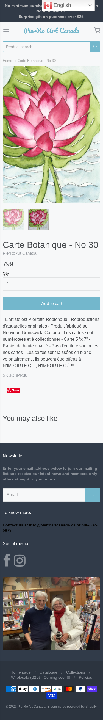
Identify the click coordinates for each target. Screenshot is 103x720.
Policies (85, 677)
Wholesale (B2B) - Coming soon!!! (40, 677)
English (61, 5)
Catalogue (48, 672)
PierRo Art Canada (51, 30)
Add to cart (51, 303)
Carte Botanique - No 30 (37, 61)
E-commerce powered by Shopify (71, 706)
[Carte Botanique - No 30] (14, 220)
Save (15, 390)
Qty (6, 273)
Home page (20, 672)
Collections (75, 672)
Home (7, 61)
